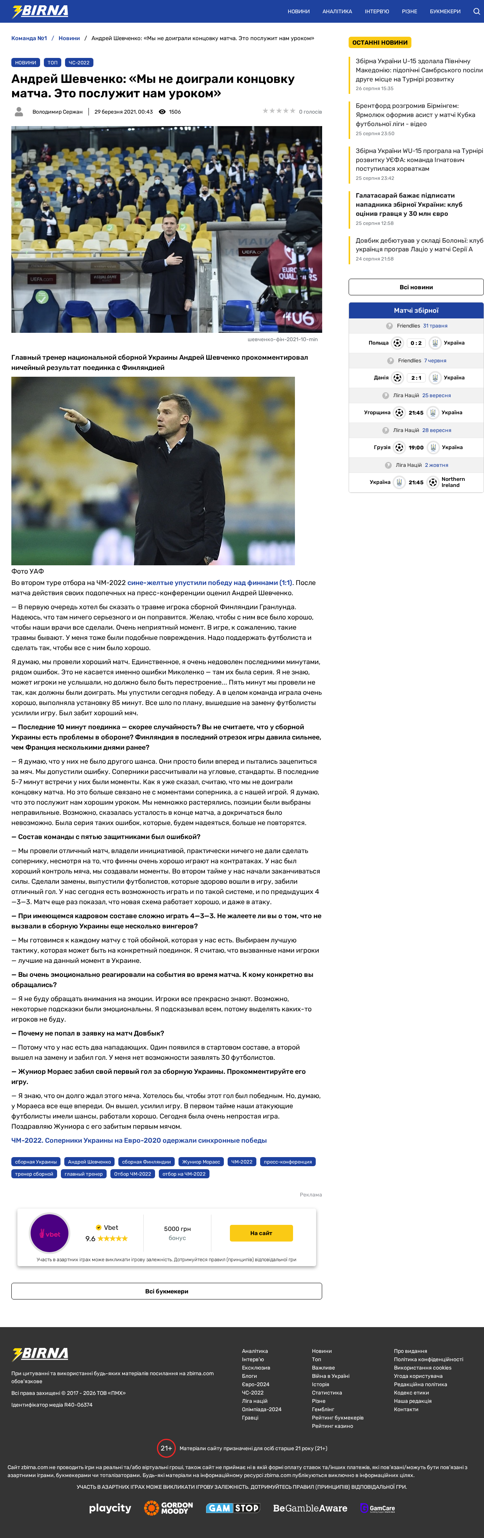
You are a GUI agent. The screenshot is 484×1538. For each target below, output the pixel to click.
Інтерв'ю (377, 11)
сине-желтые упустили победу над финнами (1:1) (209, 583)
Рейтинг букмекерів (338, 1418)
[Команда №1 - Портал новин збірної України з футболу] (36, 11)
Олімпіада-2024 (262, 1409)
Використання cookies (422, 1368)
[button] (476, 11)
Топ (52, 63)
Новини (299, 11)
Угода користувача (418, 1376)
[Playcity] (110, 1509)
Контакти (406, 1409)
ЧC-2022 (79, 63)
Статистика (327, 1393)
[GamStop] (233, 1509)
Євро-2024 (256, 1384)
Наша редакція (413, 1401)
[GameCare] (377, 1509)
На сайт (261, 1233)
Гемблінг (323, 1409)
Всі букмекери (166, 1291)
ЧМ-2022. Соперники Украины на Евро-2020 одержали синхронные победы (139, 1140)
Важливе (323, 1368)
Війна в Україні (330, 1376)
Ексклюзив (256, 1368)
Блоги (249, 1376)
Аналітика (337, 11)
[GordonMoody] (168, 1509)
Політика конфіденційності (428, 1359)
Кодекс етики (411, 1393)
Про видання (410, 1351)
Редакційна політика (420, 1384)
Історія (320, 1384)
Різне (409, 11)
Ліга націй (255, 1401)
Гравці (250, 1418)
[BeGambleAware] (310, 1508)
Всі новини (416, 287)
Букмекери (445, 11)
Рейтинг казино (332, 1426)
